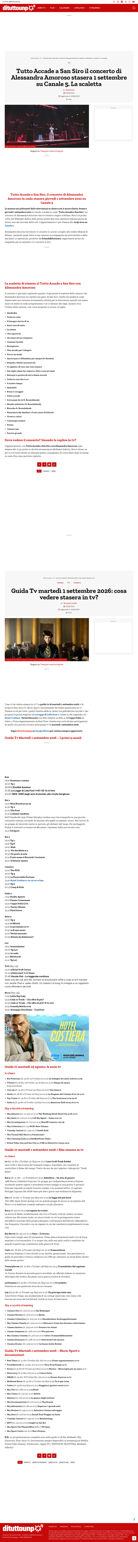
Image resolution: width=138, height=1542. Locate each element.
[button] (133, 7)
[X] (126, 2)
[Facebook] (114, 2)
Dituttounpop (35, 58)
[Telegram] (122, 2)
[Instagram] (118, 2)
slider (54, 471)
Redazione (70, 90)
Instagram (58, 151)
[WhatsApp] (130, 2)
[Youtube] (133, 2)
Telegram (44, 151)
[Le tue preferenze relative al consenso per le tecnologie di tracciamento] (134, 1538)
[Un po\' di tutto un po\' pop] (19, 8)
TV (41, 58)
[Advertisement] (69, 31)
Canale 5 (9, 225)
